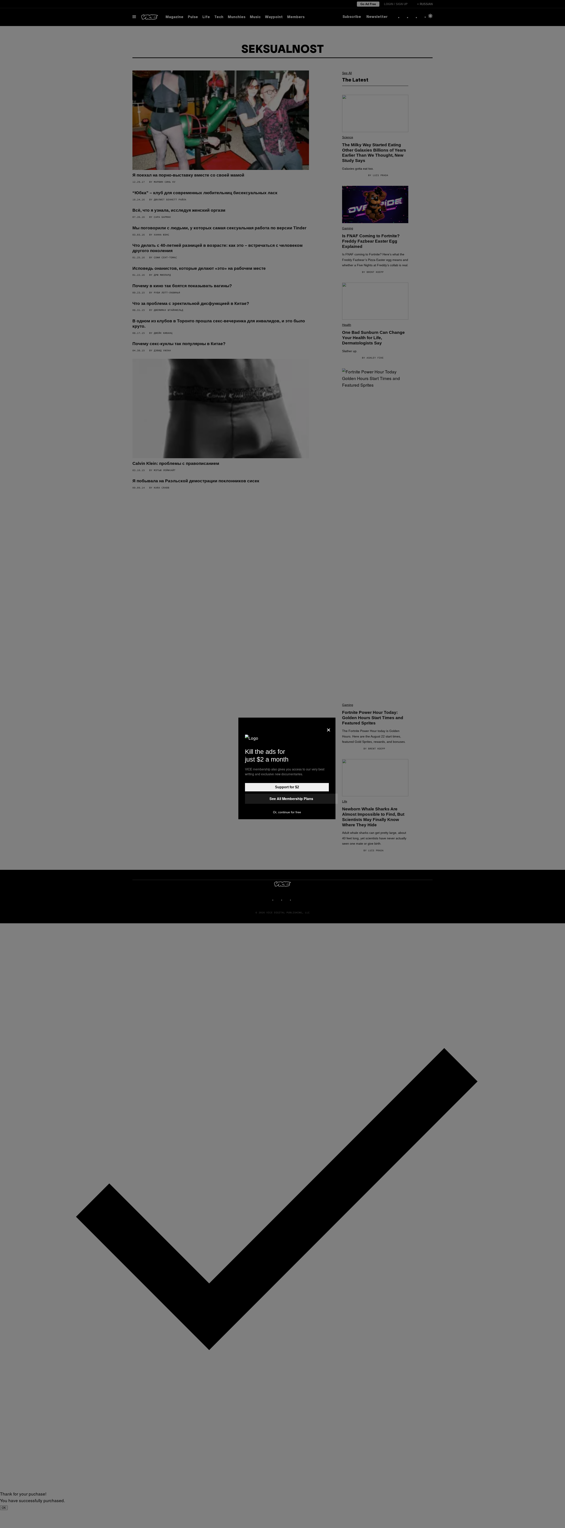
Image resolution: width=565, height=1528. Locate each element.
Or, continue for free (287, 812)
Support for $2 (287, 787)
